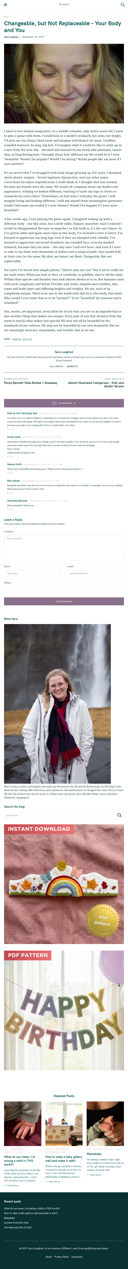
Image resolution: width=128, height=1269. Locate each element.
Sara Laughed (11, 36)
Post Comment (64, 601)
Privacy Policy (61, 1256)
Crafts (49, 1149)
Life (6, 1149)
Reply (10, 429)
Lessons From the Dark (16, 1222)
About (49, 1256)
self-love (27, 338)
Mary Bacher (13, 480)
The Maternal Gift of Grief (17, 1227)
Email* (71, 566)
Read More (12, 1185)
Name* (7, 566)
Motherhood (18, 1149)
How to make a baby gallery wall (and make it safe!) (30, 1213)
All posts (56, 366)
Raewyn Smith (14, 464)
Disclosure (76, 1256)
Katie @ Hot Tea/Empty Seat (22, 413)
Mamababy (9, 1217)
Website (72, 366)
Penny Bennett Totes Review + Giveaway (30, 383)
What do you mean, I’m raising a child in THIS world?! (32, 1208)
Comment (9, 531)
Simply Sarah (14, 436)
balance (16, 338)
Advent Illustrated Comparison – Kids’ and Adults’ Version (96, 384)
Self (6, 16)
